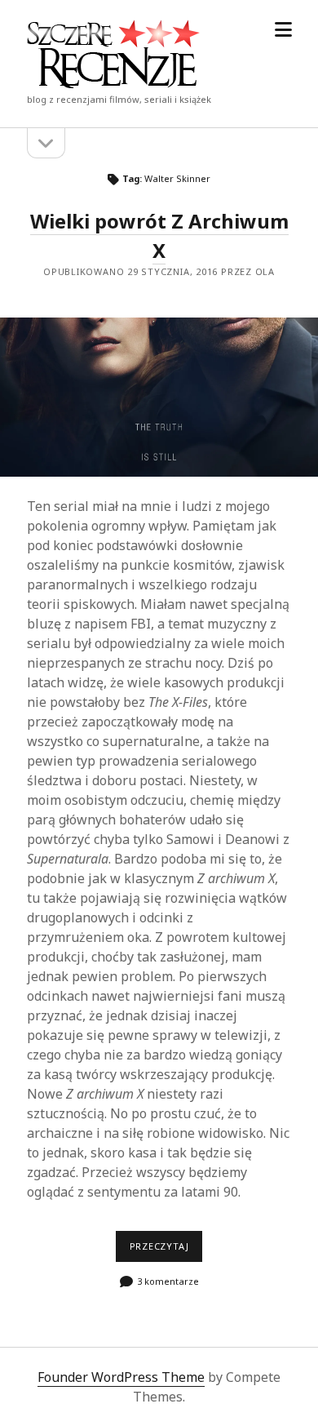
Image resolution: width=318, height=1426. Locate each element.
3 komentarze (168, 1281)
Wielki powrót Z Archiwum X (159, 397)
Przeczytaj (166, 1250)
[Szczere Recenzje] (113, 83)
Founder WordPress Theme (121, 1377)
